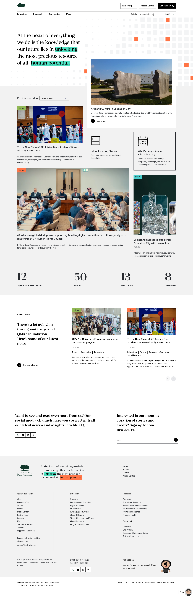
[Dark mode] (160, 14)
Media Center (147, 5)
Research (37, 14)
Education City (23, 502)
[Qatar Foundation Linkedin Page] (82, 569)
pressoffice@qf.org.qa (26, 545)
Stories (126, 469)
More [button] (68, 14)
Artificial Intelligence (131, 512)
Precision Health (130, 515)
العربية (167, 13)
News (74, 352)
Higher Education (77, 505)
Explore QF (127, 5)
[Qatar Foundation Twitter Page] (17, 435)
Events (126, 472)
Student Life (75, 508)
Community (54, 14)
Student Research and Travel (82, 518)
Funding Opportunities (79, 512)
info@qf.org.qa (82, 560)
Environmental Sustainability (135, 508)
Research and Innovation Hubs (135, 505)
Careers (20, 518)
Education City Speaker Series (135, 533)
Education (22, 14)
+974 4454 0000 (81, 563)
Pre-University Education (80, 502)
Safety (134, 14)
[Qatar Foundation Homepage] (22, 5)
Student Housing (77, 515)
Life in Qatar (128, 530)
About (126, 466)
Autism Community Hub (133, 536)
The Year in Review (25, 524)
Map (19, 521)
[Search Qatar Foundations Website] (174, 14)
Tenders (20, 527)
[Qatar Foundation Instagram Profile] (88, 569)
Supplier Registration (26, 530)
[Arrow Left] (168, 378)
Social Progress (134, 355)
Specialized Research (132, 502)
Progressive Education (159, 352)
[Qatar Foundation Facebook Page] (77, 569)
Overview (74, 499)
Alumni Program (77, 521)
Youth (143, 352)
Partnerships (22, 515)
